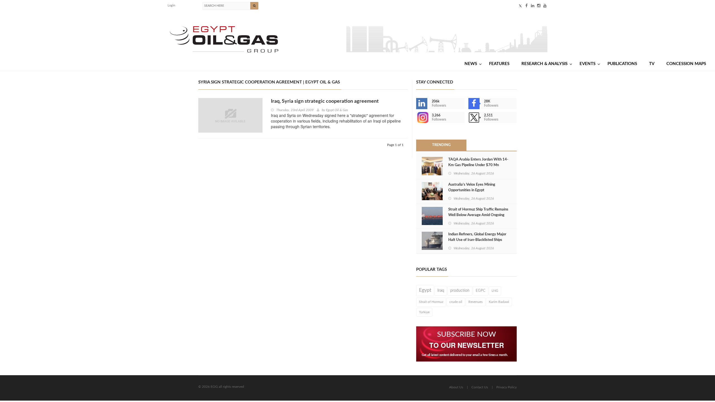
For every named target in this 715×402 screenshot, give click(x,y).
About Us (456, 387)
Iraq (440, 290)
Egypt (425, 290)
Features (499, 64)
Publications (622, 64)
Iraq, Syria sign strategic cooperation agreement (325, 101)
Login (171, 5)
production (459, 291)
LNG (495, 290)
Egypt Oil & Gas (337, 110)
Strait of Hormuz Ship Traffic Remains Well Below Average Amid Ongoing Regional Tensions (478, 215)
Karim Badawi (499, 301)
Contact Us (479, 387)
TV (651, 64)
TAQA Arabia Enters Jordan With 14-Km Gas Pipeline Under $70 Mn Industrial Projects (478, 165)
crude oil (455, 301)
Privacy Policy (506, 387)
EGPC (480, 291)
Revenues (475, 301)
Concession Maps (686, 64)
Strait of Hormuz (431, 301)
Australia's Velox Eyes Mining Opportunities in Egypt (471, 187)
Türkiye (424, 312)
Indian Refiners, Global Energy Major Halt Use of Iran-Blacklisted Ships (477, 237)
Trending (441, 145)
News (470, 64)
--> (416, 117)
